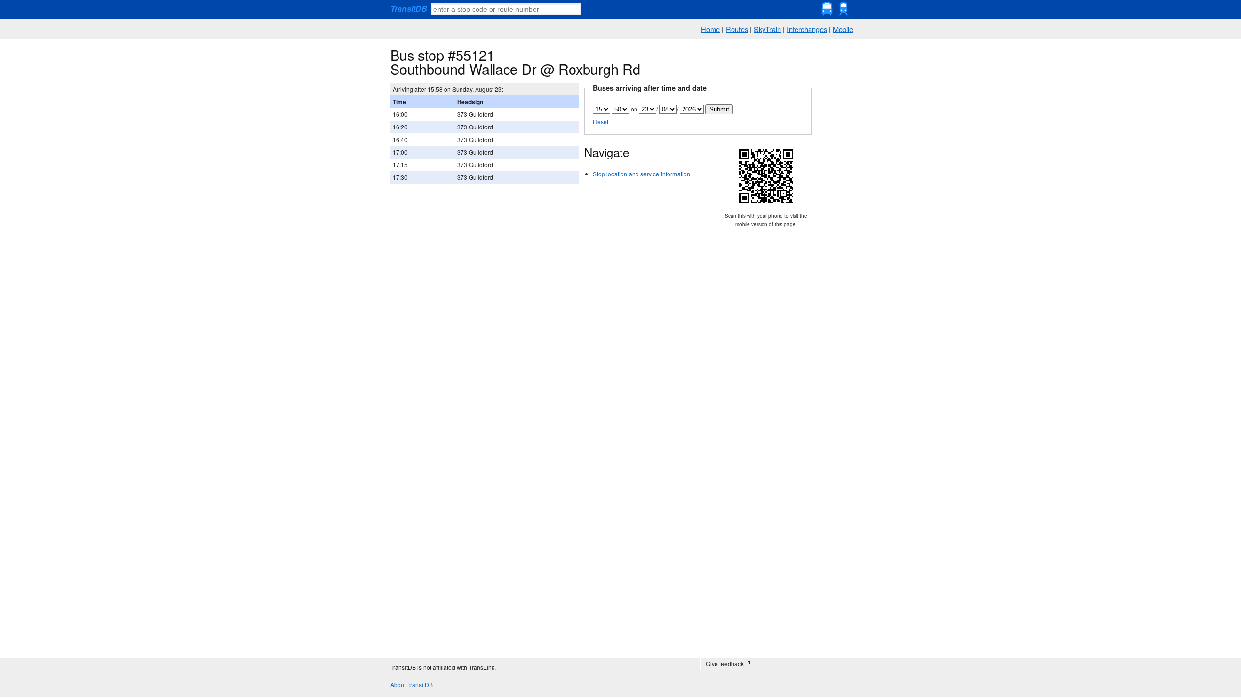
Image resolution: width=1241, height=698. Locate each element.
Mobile (843, 29)
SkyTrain (767, 29)
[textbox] (506, 9)
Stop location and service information (641, 174)
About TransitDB (411, 685)
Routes (737, 29)
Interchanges (807, 29)
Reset (600, 121)
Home (710, 29)
